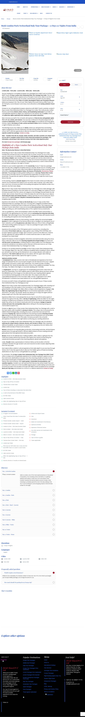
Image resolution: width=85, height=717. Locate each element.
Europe (8, 18)
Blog (41, 13)
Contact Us (49, 13)
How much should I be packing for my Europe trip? (18, 582)
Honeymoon (70, 7)
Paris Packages (27, 689)
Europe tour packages (14, 142)
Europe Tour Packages (29, 660)
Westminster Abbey (47, 171)
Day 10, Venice (6, 529)
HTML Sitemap (48, 686)
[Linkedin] (16, 706)
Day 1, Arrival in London (8, 471)
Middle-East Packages (29, 663)
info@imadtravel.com (13, 1)
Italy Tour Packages (28, 681)
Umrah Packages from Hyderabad (32, 672)
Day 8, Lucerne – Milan (8, 520)
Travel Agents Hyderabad (29, 692)
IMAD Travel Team (70, 139)
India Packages (45, 7)
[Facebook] (4, 706)
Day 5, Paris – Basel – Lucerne (10, 505)
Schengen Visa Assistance (51, 670)
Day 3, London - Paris (8, 495)
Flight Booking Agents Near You (52, 675)
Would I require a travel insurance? (13, 573)
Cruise (18, 13)
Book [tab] (64, 84)
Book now (70, 122)
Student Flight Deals (49, 678)
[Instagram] (8, 706)
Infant (61, 108)
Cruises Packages (49, 673)
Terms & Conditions (49, 691)
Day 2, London (6, 490)
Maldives (61, 7)
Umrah (54, 7)
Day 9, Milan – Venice (8, 524)
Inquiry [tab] (76, 84)
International (34, 7)
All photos (78, 70)
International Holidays (50, 665)
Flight (25, 13)
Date (61, 89)
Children (62, 102)
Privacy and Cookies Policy (51, 689)
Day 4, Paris (5, 500)
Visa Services (33, 13)
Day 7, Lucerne (6, 515)
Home (18, 7)
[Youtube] (12, 706)
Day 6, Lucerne (6, 510)
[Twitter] (4, 709)
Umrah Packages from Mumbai (31, 675)
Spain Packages (27, 686)
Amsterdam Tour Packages (30, 684)
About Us (25, 7)
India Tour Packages (28, 665)
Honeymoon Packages (50, 681)
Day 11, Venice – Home (8, 534)
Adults (61, 96)
